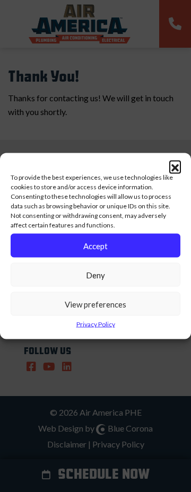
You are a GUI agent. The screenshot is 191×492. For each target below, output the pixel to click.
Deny (95, 274)
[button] (175, 166)
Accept (95, 245)
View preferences (95, 304)
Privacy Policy (95, 324)
